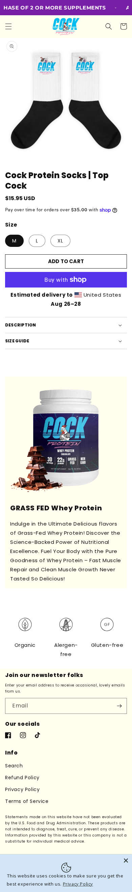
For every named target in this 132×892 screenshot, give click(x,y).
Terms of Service (27, 801)
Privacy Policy (22, 789)
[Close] (126, 860)
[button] (8, 26)
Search (14, 765)
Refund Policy (22, 777)
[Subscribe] (119, 706)
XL (60, 240)
